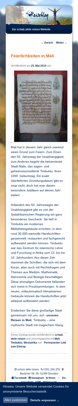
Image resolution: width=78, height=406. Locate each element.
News (52, 377)
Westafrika (30, 342)
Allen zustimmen (15, 400)
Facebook (21, 377)
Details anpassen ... (44, 400)
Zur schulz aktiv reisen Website (31, 29)
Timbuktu (16, 342)
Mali (57, 338)
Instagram (37, 377)
